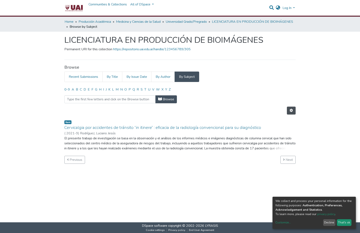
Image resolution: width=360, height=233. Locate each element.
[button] (278, 7)
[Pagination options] (291, 111)
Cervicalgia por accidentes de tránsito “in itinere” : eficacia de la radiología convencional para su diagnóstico (162, 127)
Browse (168, 99)
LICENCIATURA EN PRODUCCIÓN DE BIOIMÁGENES (252, 21)
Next (289, 159)
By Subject (187, 76)
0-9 (67, 89)
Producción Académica (95, 21)
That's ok (344, 222)
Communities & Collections (108, 4)
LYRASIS (211, 225)
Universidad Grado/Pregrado (186, 21)
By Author (163, 76)
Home (69, 21)
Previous (75, 159)
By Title (112, 76)
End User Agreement (201, 230)
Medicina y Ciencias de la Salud (138, 21)
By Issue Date (136, 76)
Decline (329, 222)
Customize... (283, 222)
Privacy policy (176, 230)
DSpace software (154, 225)
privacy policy (326, 214)
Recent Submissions (83, 76)
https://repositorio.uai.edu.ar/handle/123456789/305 (152, 49)
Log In (287, 8)
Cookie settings (155, 230)
